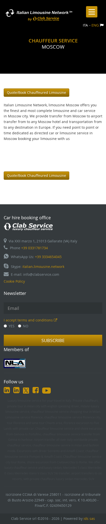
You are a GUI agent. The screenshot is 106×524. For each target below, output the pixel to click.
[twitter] (26, 391)
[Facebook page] (36, 391)
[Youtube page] (46, 391)
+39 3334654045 (48, 256)
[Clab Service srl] (28, 226)
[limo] (53, 363)
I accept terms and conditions (29, 320)
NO (25, 326)
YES (12, 326)
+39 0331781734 (34, 248)
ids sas (89, 518)
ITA (85, 25)
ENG (95, 25)
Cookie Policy (14, 281)
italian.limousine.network (43, 266)
